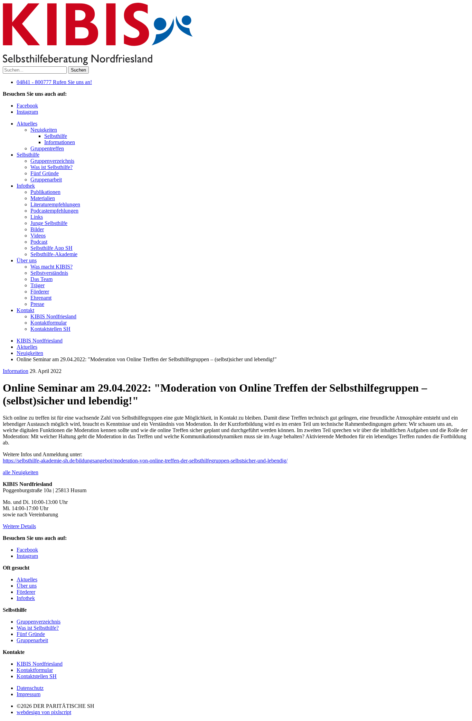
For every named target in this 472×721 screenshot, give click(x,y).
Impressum (28, 694)
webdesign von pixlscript (44, 712)
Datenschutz (30, 688)
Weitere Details (19, 526)
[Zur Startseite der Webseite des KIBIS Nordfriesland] (98, 63)
